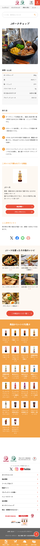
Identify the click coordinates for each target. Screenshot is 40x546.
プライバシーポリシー (11, 535)
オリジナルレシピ (15, 7)
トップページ (5, 7)
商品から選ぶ (26, 7)
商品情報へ (20, 207)
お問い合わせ (10, 531)
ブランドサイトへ (20, 212)
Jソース (34, 7)
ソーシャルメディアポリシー (25, 531)
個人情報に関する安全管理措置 (26, 535)
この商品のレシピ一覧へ (20, 313)
